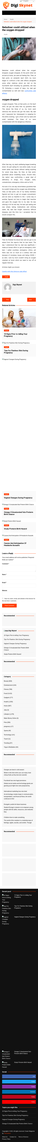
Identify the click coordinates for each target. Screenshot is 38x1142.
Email (4, 582)
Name (4, 574)
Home (6, 706)
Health (6, 34)
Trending (6, 743)
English (25, 1)
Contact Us (13, 1137)
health (6, 276)
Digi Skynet (13, 631)
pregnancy (7, 726)
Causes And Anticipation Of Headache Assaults (15, 544)
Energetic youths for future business (15, 804)
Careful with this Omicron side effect (14, 271)
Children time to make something (14, 817)
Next (30, 299)
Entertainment (8, 685)
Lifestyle (6, 714)
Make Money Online (10, 718)
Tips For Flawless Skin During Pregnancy (17, 639)
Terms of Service (23, 1137)
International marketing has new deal (15, 791)
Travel (6, 739)
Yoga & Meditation (9, 747)
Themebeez (7, 1133)
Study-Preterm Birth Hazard (15, 529)
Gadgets (6, 697)
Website (4, 590)
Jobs (5, 710)
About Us (5, 1137)
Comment (5, 563)
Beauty (6, 681)
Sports (6, 730)
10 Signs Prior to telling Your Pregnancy (16, 635)
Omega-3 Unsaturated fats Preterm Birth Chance (17, 1123)
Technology (7, 735)
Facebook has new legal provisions (15, 780)
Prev (7, 299)
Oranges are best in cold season (14, 769)
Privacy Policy (6, 1139)
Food (5, 693)
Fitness (6, 689)
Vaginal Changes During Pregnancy (18, 498)
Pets (5, 722)
